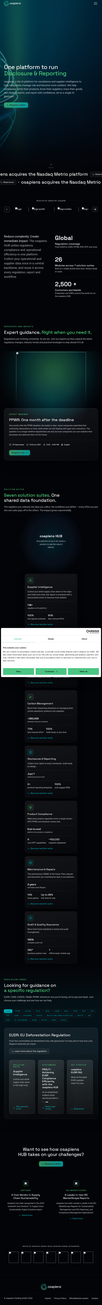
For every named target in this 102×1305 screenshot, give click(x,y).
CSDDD (28, 1011)
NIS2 (66, 1011)
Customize (49, 671)
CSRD (47, 1011)
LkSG (38, 1011)
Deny (18, 671)
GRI (89, 1016)
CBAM (57, 1011)
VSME (16, 1016)
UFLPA (44, 1020)
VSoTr (80, 1016)
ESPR (54, 1020)
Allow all (83, 671)
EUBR (34, 1020)
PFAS (75, 1011)
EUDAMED (27, 1016)
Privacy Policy (60, 1298)
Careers (94, 1298)
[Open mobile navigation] (95, 3)
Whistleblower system (78, 1298)
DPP (84, 1011)
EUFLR (64, 1020)
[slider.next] (95, 209)
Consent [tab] (17, 639)
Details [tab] (51, 639)
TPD (7, 1016)
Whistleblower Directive (60, 1016)
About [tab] (84, 639)
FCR (92, 1011)
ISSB (8, 1020)
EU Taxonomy (21, 1020)
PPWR (18, 1011)
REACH (39, 1016)
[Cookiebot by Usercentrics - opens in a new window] (88, 632)
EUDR (8, 1011)
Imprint (48, 1298)
